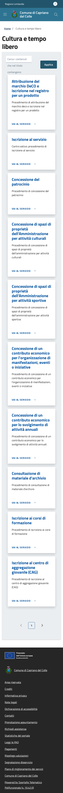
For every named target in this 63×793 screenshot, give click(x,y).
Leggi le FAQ (12, 742)
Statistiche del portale (17, 736)
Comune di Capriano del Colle (21, 776)
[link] (24, 124)
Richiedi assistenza (15, 729)
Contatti (9, 716)
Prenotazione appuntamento (21, 722)
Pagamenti (11, 749)
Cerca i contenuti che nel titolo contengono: (17, 65)
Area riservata (13, 682)
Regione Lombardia (14, 4)
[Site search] (56, 15)
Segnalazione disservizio (18, 762)
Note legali (11, 702)
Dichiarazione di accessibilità (21, 709)
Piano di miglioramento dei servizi (24, 769)
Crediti (8, 689)
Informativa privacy (16, 696)
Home (7, 29)
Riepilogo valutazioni (16, 756)
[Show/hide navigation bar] (5, 14)
